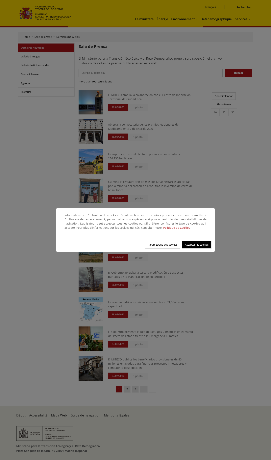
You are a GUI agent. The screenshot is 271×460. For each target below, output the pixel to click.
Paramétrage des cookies (162, 244)
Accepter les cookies (197, 244)
